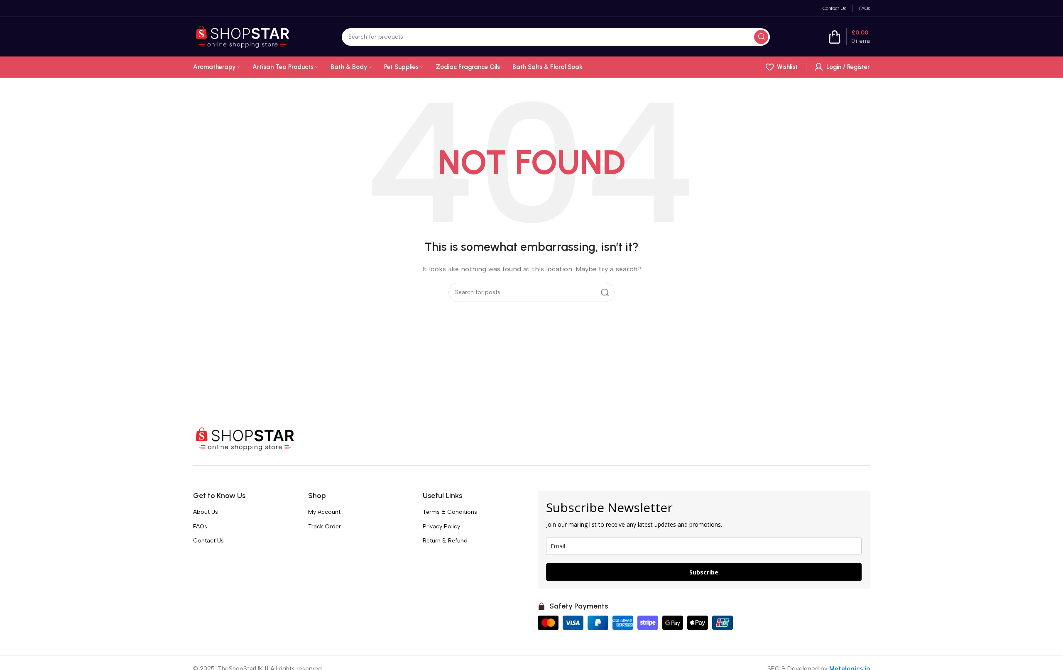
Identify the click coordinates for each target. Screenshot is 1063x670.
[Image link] (245, 438)
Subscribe (703, 572)
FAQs (200, 526)
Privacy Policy (441, 526)
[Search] (761, 37)
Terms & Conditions (450, 511)
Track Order (324, 526)
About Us (205, 511)
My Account (324, 511)
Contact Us (208, 540)
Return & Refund (445, 540)
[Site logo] (242, 36)
